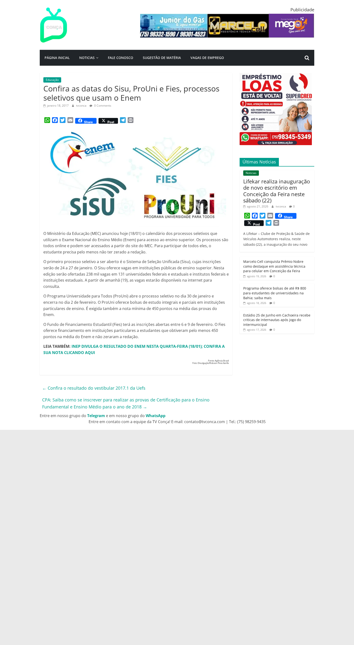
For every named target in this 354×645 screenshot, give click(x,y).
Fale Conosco (120, 57)
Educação (52, 80)
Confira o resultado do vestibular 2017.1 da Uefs (93, 388)
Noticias (87, 57)
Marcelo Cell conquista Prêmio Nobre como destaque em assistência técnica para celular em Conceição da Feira (274, 266)
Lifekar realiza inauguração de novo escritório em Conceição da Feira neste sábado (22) (276, 191)
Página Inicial (57, 57)
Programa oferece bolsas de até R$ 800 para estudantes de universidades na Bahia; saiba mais (274, 293)
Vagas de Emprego (207, 57)
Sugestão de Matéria (162, 57)
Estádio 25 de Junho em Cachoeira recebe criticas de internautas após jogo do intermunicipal (276, 320)
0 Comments (102, 105)
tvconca (81, 105)
